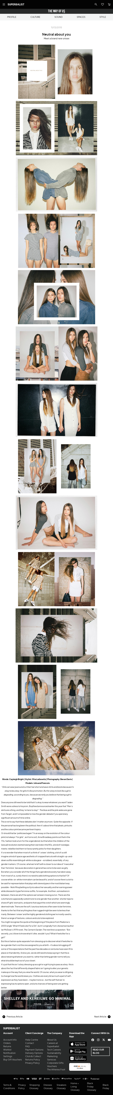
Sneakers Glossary (61, 1086)
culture (35, 17)
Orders (7, 1043)
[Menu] (89, 1064)
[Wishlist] (102, 4)
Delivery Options (34, 1053)
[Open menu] (4, 4)
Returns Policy (32, 1060)
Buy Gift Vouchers (12, 1060)
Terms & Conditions (9, 1086)
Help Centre (31, 1040)
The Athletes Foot (56, 1070)
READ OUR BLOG (98, 1051)
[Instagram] (98, 1040)
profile (11, 17)
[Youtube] (109, 1040)
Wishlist (7, 1050)
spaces (81, 17)
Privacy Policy (32, 1063)
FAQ (27, 1046)
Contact (29, 1043)
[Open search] (96, 4)
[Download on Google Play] (78, 1051)
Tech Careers (54, 1050)
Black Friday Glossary (91, 1086)
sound (58, 17)
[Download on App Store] (78, 1044)
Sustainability (54, 1053)
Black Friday (106, 1086)
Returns (7, 1046)
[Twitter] (103, 1040)
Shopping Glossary (34, 1086)
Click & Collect (33, 1056)
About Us (52, 1040)
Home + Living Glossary (75, 1086)
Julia (35, 783)
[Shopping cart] (109, 4)
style (102, 17)
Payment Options (34, 1050)
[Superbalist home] (16, 4)
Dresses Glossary (48, 1086)
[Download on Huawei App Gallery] (78, 1058)
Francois (46, 783)
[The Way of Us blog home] (56, 11)
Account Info (10, 1040)
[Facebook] (92, 1040)
